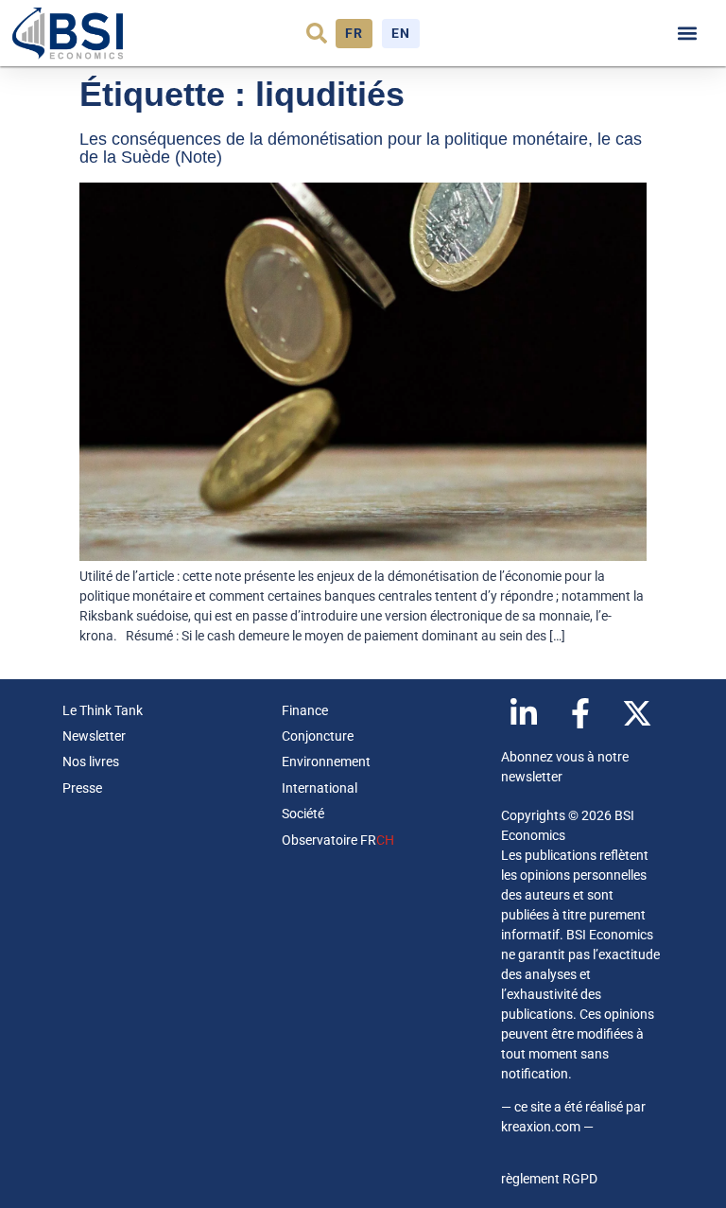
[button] (317, 33)
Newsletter (94, 736)
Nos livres (90, 761)
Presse (82, 788)
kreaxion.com (540, 1126)
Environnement (326, 761)
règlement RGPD (549, 1178)
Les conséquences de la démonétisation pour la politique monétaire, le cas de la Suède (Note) (360, 148)
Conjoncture (318, 736)
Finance (305, 710)
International (319, 788)
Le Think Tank (102, 710)
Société (303, 813)
